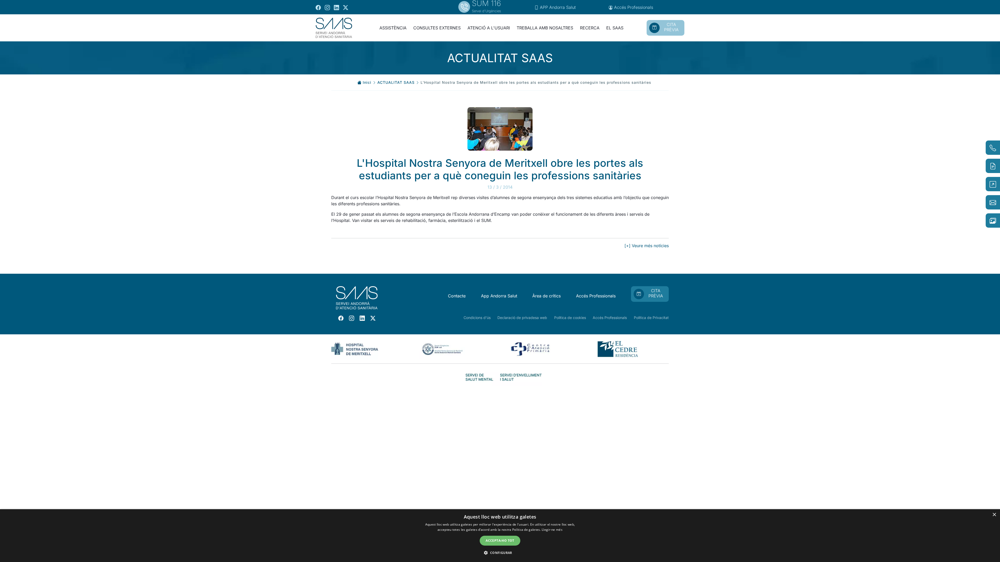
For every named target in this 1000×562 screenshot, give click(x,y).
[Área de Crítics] (442, 348)
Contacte (457, 295)
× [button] (994, 515)
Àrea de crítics (546, 295)
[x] (345, 7)
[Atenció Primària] (530, 348)
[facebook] (318, 7)
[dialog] (500, 535)
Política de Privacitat (651, 317)
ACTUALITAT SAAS (396, 82)
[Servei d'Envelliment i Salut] (521, 376)
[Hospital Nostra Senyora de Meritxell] (354, 348)
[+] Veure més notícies (646, 245)
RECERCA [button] (589, 27)
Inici (367, 82)
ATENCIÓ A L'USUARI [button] (488, 27)
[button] (500, 553)
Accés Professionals (596, 295)
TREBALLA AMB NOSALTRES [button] (545, 27)
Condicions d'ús (477, 317)
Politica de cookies (570, 317)
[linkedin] (336, 7)
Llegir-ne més (552, 529)
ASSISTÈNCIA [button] (393, 27)
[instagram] (327, 7)
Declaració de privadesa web (522, 317)
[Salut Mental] (479, 376)
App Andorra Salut (499, 295)
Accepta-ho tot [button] (500, 540)
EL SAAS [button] (614, 27)
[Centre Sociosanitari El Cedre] (617, 348)
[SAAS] (334, 27)
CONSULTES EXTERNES (437, 27)
